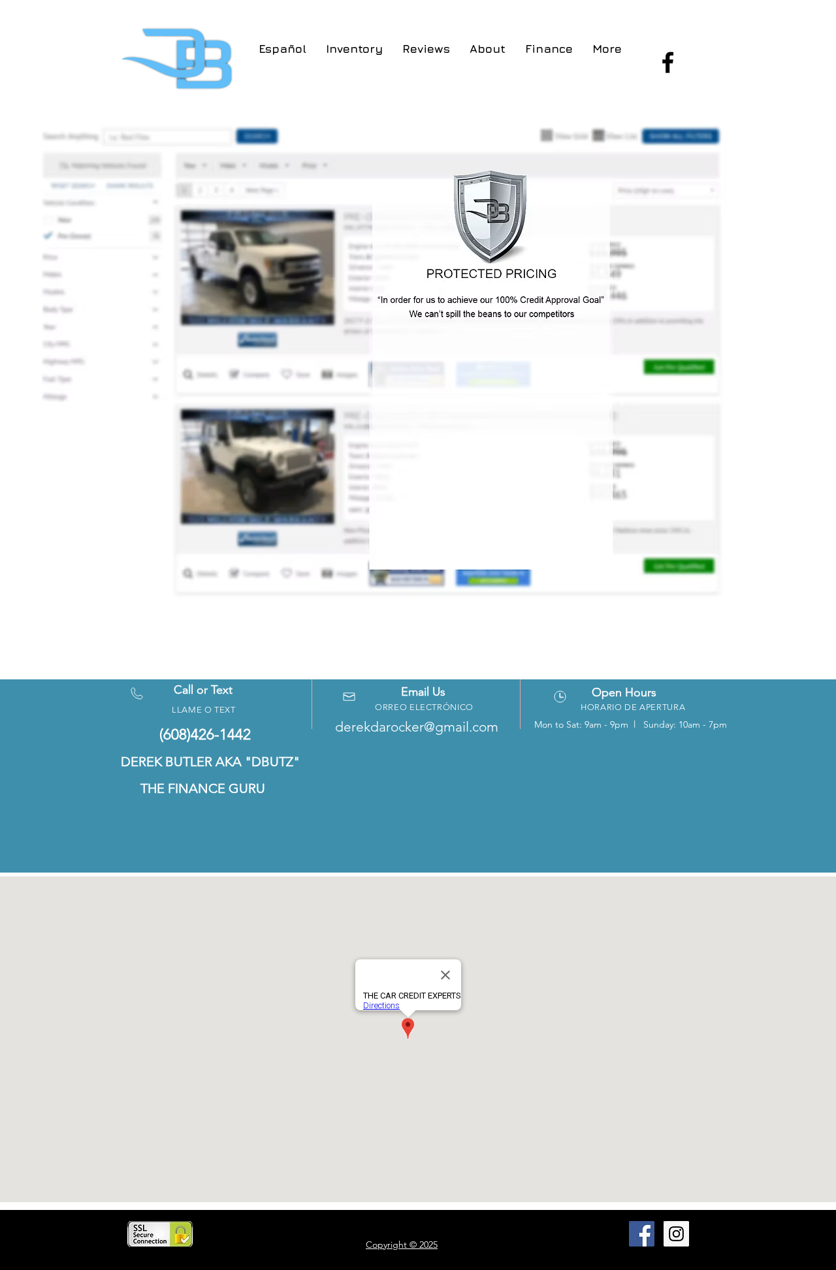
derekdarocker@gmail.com (416, 727)
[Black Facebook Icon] (668, 62)
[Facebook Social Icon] (641, 1234)
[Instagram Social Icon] (676, 1234)
